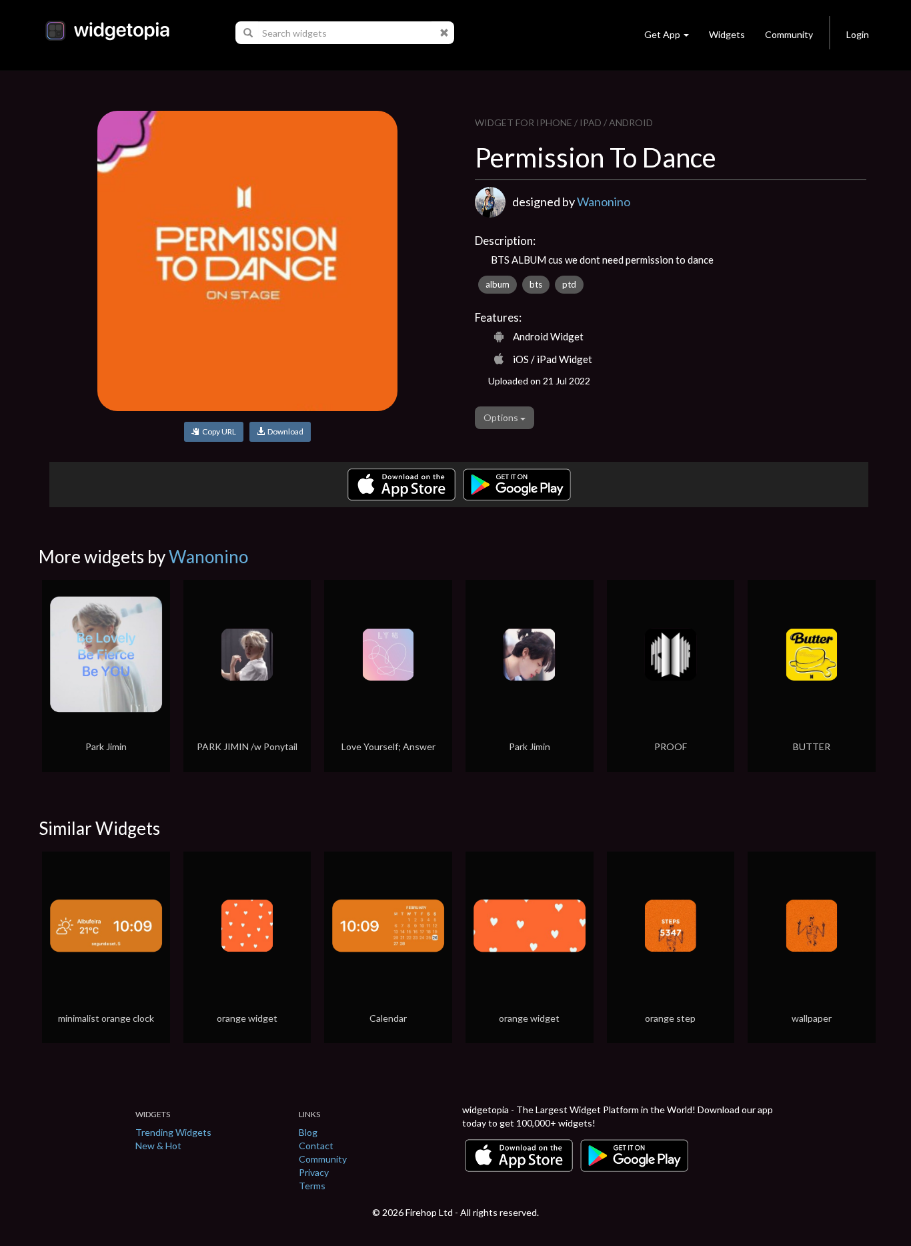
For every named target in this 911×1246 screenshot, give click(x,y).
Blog (308, 1132)
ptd (569, 284)
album (498, 284)
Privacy (314, 1172)
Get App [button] (662, 34)
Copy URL (217, 431)
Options (502, 417)
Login (857, 34)
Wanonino (603, 201)
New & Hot (158, 1145)
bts (536, 284)
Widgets (727, 34)
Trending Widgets (173, 1132)
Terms (312, 1185)
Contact (316, 1145)
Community (789, 34)
